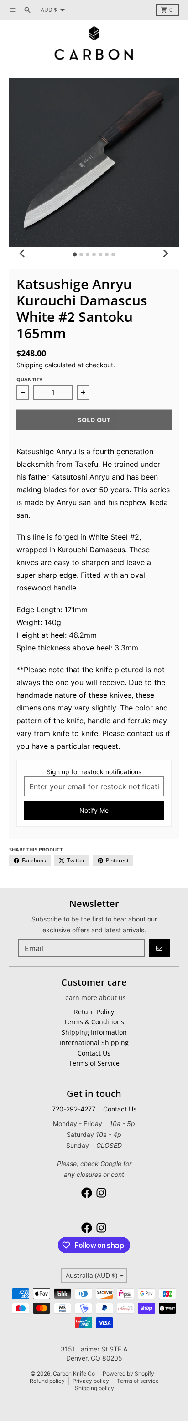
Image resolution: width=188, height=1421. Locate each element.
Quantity (29, 379)
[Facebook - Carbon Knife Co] (86, 1192)
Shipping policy (94, 1388)
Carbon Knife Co (74, 1373)
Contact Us (119, 1109)
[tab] (75, 255)
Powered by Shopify (128, 1373)
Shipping (29, 365)
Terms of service (138, 1380)
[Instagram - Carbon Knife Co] (101, 1192)
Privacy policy (91, 1380)
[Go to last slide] (22, 253)
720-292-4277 (73, 1109)
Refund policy (47, 1380)
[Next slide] (165, 253)
